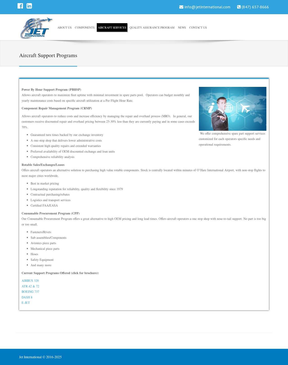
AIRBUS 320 (30, 280)
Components (84, 27)
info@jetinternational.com (207, 6)
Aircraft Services (112, 27)
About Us (64, 27)
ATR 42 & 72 (30, 286)
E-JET (26, 302)
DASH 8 (27, 297)
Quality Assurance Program (152, 27)
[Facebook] (20, 7)
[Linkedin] (29, 7)
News (182, 27)
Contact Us (198, 27)
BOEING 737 (30, 291)
